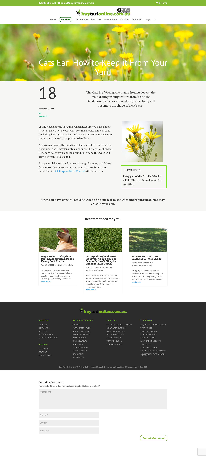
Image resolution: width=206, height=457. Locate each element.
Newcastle (78, 354)
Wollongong (79, 357)
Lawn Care (96, 19)
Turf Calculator (148, 331)
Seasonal (148, 265)
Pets (71, 265)
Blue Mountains (80, 347)
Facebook (43, 349)
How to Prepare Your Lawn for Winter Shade (146, 257)
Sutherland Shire (81, 331)
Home (53, 20)
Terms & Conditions (48, 338)
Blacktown (78, 344)
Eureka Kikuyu (114, 338)
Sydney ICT (142, 367)
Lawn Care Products (150, 341)
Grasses (64, 265)
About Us (124, 19)
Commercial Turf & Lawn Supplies (152, 355)
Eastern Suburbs (81, 335)
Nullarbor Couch (115, 335)
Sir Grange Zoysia (116, 331)
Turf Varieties (81, 19)
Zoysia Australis (115, 344)
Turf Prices (146, 328)
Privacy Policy (46, 335)
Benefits (56, 265)
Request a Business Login (153, 325)
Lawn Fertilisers (148, 347)
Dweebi (118, 367)
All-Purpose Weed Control (70, 171)
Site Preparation (148, 335)
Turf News (98, 270)
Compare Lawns (148, 338)
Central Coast (80, 351)
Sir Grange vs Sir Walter (153, 351)
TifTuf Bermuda (114, 341)
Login (148, 19)
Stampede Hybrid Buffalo (119, 325)
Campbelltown (80, 341)
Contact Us (137, 19)
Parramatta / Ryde (82, 328)
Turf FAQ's (145, 344)
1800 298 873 (48, 3)
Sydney (76, 325)
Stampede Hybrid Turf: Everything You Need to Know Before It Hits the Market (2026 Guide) (101, 260)
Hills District (79, 338)
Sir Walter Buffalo (116, 328)
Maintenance (137, 265)
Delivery (43, 331)
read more (45, 281)
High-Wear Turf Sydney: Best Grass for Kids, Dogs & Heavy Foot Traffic (57, 259)
